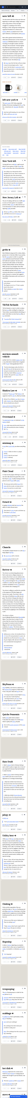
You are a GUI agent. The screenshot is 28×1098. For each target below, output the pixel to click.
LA (22, 105)
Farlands (17, 319)
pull (8, 822)
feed (8, 1074)
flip (10, 552)
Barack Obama (8, 647)
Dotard (3, 515)
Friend (5, 452)
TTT (5, 636)
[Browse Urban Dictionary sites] (3, 7)
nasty (10, 999)
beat (20, 166)
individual (9, 505)
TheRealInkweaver (13, 1002)
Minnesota (5, 1072)
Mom (5, 1031)
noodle (10, 1081)
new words (15, 153)
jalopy (3, 824)
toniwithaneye (11, 491)
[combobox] (13, 7)
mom (7, 556)
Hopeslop (4, 957)
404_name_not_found (12, 703)
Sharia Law (12, 394)
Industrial (19, 373)
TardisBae (9, 559)
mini (21, 360)
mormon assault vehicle (7, 380)
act (15, 909)
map (4, 446)
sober (10, 479)
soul (11, 32)
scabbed (5, 1017)
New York (23, 151)
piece (22, 720)
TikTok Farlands (5, 322)
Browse (13, 10)
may (5, 581)
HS (9, 583)
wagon (18, 360)
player (9, 765)
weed (8, 928)
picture (9, 945)
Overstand (4, 432)
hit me (9, 556)
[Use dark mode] (25, 7)
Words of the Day (5, 10)
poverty (23, 33)
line (10, 369)
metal (14, 289)
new (7, 155)
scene (3, 259)
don (17, 699)
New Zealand (7, 153)
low (20, 314)
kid (23, 551)
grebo (3, 294)
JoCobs (9, 1036)
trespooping (5, 1002)
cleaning (6, 863)
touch (12, 481)
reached (7, 319)
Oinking (4, 931)
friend (7, 63)
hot (13, 1081)
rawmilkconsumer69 (12, 957)
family (7, 364)
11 (7, 429)
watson (7, 824)
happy (18, 484)
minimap (4, 460)
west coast (7, 103)
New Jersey (16, 151)
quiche (11, 725)
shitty (4, 818)
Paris (24, 695)
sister (5, 427)
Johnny (9, 926)
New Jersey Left (12, 149)
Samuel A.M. (11, 188)
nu (12, 289)
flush (5, 999)
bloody (21, 289)
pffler (9, 804)
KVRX (14, 380)
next (3, 994)
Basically (16, 107)
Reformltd (11, 406)
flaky (3, 1019)
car (7, 818)
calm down (13, 512)
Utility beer (4, 872)
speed (9, 911)
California (4, 42)
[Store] (22, 7)
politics (11, 627)
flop (12, 552)
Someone (6, 998)
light (15, 164)
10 (6, 954)
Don (5, 1022)
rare (20, 949)
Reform (20, 394)
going (12, 510)
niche (7, 718)
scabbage (4, 1036)
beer (7, 839)
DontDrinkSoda (10, 931)
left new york (5, 117)
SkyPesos (4, 703)
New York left (22, 149)
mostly (10, 446)
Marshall (21, 617)
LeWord (8, 460)
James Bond (12, 822)
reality (18, 481)
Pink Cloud (4, 491)
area (9, 1017)
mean (19, 270)
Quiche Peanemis (5, 730)
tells (13, 446)
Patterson (18, 214)
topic (12, 420)
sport (3, 776)
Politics (22, 10)
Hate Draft (4, 804)
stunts (16, 822)
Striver (3, 652)
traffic (3, 168)
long (18, 505)
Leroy (5, 425)
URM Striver (9, 652)
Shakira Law (4, 406)
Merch (20, 77)
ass (7, 114)
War (19, 60)
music (7, 257)
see (9, 212)
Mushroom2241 (14, 730)
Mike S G (12, 217)
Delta (3, 688)
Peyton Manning (18, 795)
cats (16, 114)
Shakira (9, 401)
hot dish (4, 1084)
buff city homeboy (13, 117)
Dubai (22, 399)
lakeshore (10, 872)
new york (12, 114)
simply (19, 1081)
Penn (20, 638)
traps (12, 911)
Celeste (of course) (11, 74)
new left (4, 74)
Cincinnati (14, 786)
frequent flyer (7, 689)
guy (13, 212)
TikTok (12, 319)
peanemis (16, 725)
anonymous (9, 515)
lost (20, 505)
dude (5, 486)
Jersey (12, 205)
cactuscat (8, 294)
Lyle (9, 863)
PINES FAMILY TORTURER (15, 322)
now (16, 399)
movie (23, 725)
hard (18, 691)
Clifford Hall (9, 1084)
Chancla (4, 559)
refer (13, 396)
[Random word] (19, 7)
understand (18, 67)
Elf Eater (10, 432)
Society (4, 32)
